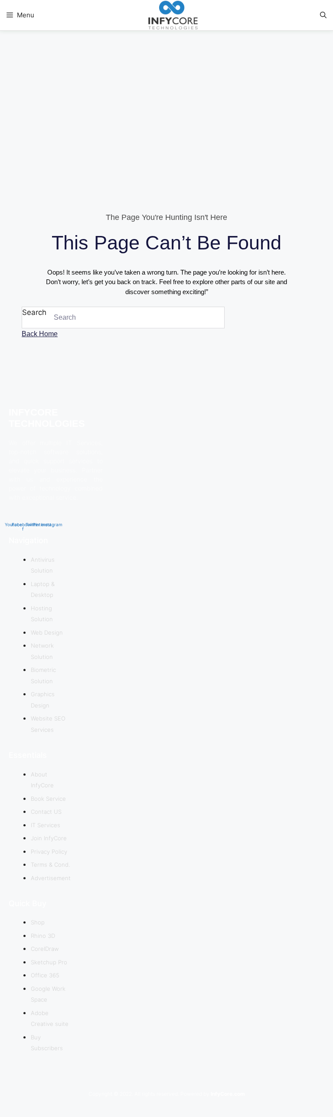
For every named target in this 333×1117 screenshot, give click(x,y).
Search (34, 312)
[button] (323, 15)
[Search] (213, 317)
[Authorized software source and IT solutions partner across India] (171, 16)
